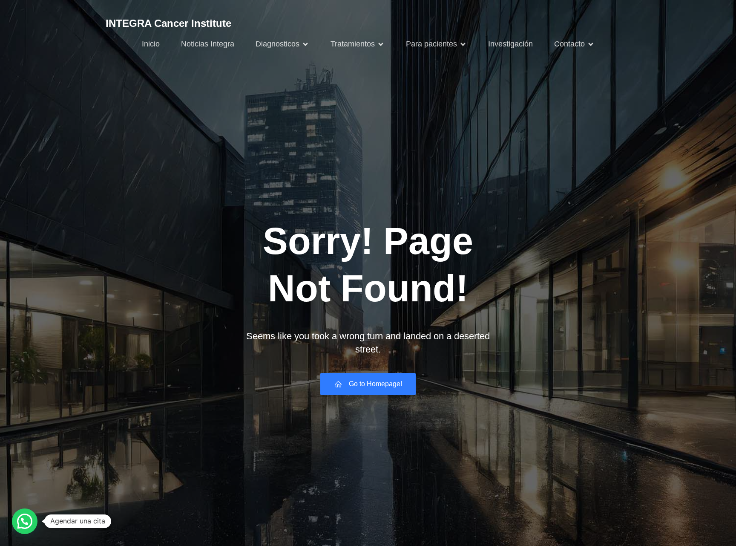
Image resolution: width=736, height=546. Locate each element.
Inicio (151, 44)
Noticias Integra (207, 44)
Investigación (510, 44)
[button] (24, 521)
